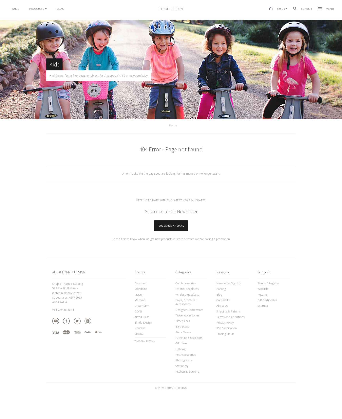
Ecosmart (140, 283)
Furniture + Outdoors (188, 338)
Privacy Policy (225, 322)
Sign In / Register (268, 283)
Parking (221, 289)
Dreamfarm (141, 306)
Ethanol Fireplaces (187, 289)
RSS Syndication (226, 328)
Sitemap (262, 306)
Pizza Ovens (183, 332)
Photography (183, 360)
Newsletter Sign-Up (228, 283)
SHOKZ (139, 334)
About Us (222, 306)
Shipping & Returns (228, 311)
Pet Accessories (185, 355)
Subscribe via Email (171, 225)
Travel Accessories (187, 315)
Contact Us (223, 300)
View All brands (144, 341)
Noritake (139, 328)
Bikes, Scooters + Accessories (186, 302)
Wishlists (263, 289)
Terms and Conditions (230, 317)
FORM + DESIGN (171, 9)
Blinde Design (143, 322)
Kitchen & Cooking (187, 371)
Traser (138, 294)
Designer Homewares (189, 310)
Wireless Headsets (187, 294)
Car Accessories (185, 283)
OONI (138, 311)
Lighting (180, 349)
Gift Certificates (267, 300)
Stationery (181, 366)
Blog (219, 294)
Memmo (139, 300)
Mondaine (140, 289)
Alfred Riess (141, 317)
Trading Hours (225, 334)
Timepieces (182, 321)
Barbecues (182, 326)
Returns (262, 294)
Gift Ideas (181, 343)
